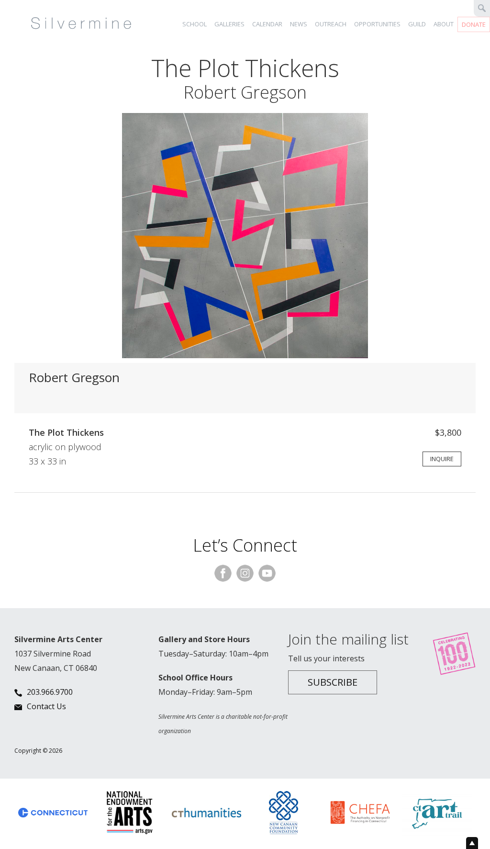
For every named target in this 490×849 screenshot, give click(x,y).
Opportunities (377, 24)
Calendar (267, 24)
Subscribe (332, 682)
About (444, 24)
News (298, 24)
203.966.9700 (50, 692)
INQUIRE (442, 458)
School (194, 24)
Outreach (330, 24)
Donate (474, 24)
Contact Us (46, 706)
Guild (417, 24)
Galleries (229, 24)
